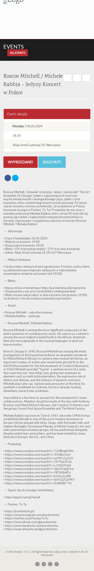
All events (17, 52)
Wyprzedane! (20, 162)
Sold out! (52, 162)
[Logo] (31, 2)
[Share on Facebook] (8, 178)
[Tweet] (15, 178)
